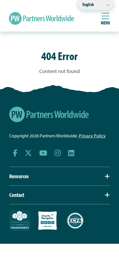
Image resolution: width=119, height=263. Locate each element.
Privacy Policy (92, 136)
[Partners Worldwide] (41, 18)
